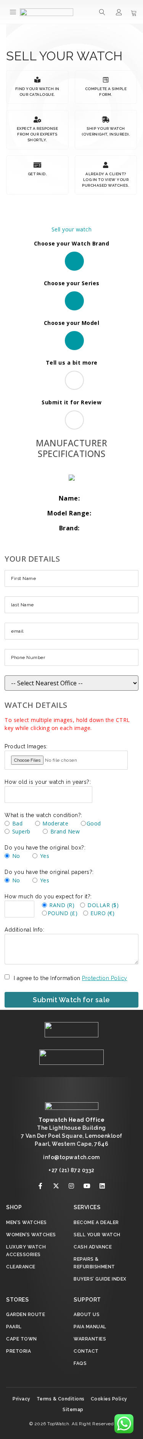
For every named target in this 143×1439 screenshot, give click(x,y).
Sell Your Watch (97, 1234)
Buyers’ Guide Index (100, 1279)
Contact (86, 1351)
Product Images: (26, 746)
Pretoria (18, 1351)
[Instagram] (72, 1186)
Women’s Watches (31, 1234)
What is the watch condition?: (43, 815)
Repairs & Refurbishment (94, 1263)
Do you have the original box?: (45, 847)
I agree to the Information (70, 978)
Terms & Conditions (61, 1399)
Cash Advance (93, 1247)
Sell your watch (71, 229)
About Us (87, 1314)
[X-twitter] (56, 1186)
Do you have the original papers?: (49, 872)
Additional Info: (24, 929)
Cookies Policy (109, 1399)
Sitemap (73, 1409)
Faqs (80, 1363)
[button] (13, 12)
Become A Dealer (96, 1222)
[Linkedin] (102, 1186)
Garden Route (25, 1314)
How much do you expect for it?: (48, 896)
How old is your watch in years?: (48, 782)
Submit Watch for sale (71, 1000)
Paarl (14, 1326)
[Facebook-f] (41, 1186)
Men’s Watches (26, 1222)
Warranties (90, 1339)
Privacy (22, 1399)
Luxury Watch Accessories (26, 1250)
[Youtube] (87, 1186)
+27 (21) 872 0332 (71, 1170)
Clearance (20, 1266)
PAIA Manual (90, 1326)
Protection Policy (104, 978)
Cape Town (21, 1339)
